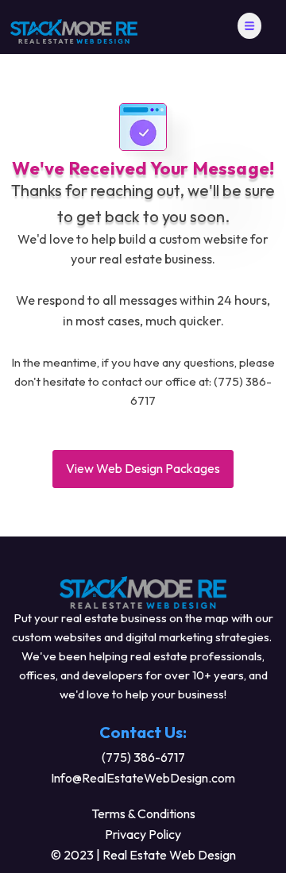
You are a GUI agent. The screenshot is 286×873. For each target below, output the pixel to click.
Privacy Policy (143, 834)
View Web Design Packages (143, 468)
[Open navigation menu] (249, 27)
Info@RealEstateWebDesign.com (143, 778)
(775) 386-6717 (143, 757)
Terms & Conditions (143, 813)
